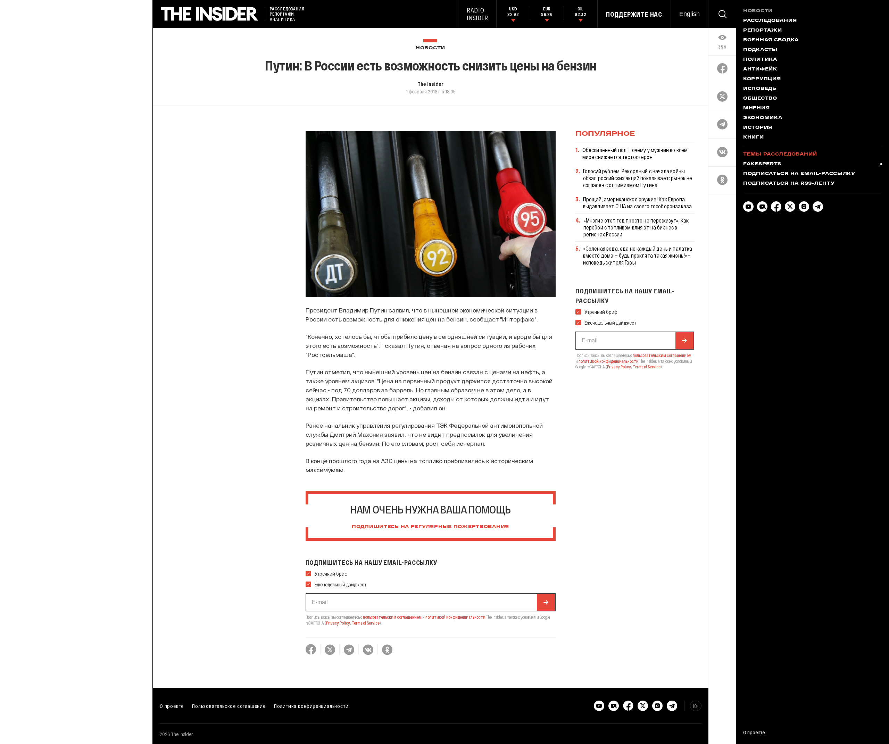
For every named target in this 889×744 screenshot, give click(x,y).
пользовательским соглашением (392, 617)
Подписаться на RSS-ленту (788, 184)
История (757, 128)
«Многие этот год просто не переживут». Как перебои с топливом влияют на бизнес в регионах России (636, 227)
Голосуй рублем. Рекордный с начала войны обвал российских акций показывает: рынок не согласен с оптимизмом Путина (637, 178)
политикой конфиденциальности (455, 617)
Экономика (762, 118)
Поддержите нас (634, 14)
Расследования (770, 21)
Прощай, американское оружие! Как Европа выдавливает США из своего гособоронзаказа (637, 202)
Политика (760, 60)
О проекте (172, 706)
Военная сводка (771, 40)
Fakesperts (762, 164)
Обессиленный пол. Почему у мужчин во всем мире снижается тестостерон (635, 153)
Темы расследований (780, 154)
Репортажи (762, 30)
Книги (753, 137)
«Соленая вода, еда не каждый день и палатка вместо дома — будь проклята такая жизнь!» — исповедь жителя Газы (637, 255)
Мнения (756, 108)
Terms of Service (366, 622)
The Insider (430, 84)
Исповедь (759, 89)
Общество (760, 99)
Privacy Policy (338, 622)
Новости (430, 48)
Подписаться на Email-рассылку (799, 174)
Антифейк (760, 69)
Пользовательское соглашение (229, 706)
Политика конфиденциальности (311, 706)
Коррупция (762, 79)
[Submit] (546, 602)
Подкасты (760, 50)
